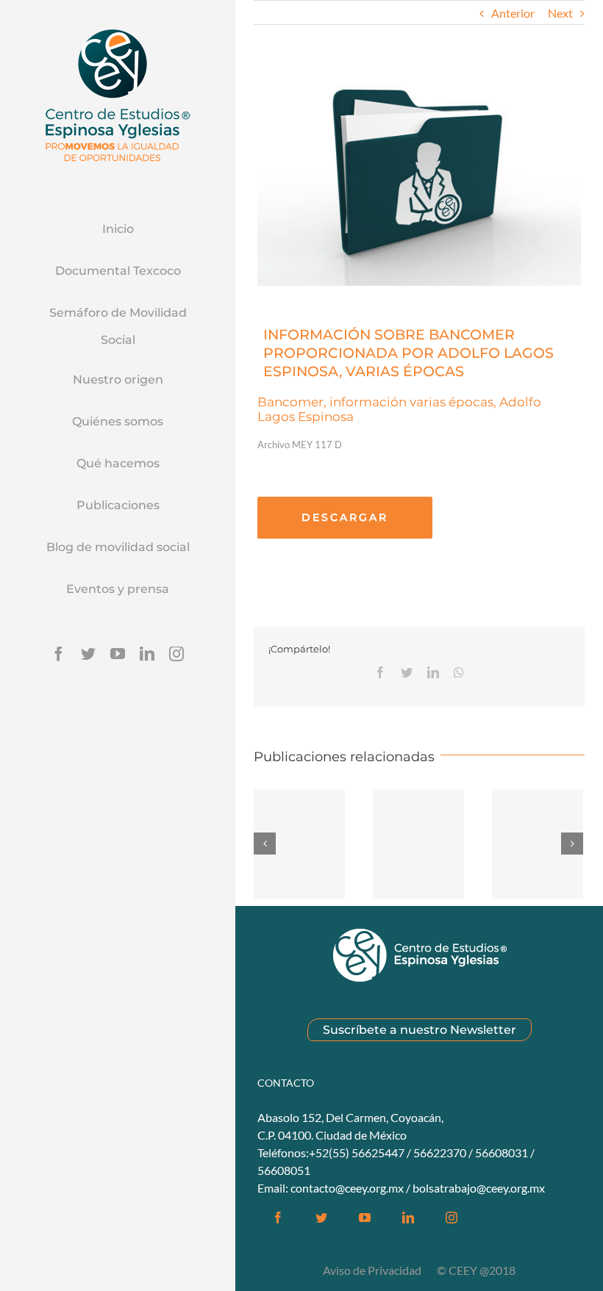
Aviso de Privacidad (373, 1270)
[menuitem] (117, 230)
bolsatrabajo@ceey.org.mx (479, 1188)
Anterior (513, 13)
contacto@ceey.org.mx (347, 1188)
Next (560, 13)
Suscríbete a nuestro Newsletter (419, 1030)
